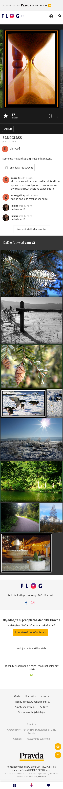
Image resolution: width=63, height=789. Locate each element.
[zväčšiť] (50, 116)
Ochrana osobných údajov (31, 712)
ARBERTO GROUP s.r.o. (38, 770)
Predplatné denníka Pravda (31, 632)
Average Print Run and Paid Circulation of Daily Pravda (31, 731)
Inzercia (45, 696)
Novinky (32, 595)
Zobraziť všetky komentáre (31, 229)
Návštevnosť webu (25, 707)
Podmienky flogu (17, 595)
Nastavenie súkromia (38, 738)
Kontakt (49, 595)
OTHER (8, 129)
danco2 (15, 178)
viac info (42, 776)
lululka (14, 205)
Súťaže (44, 707)
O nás (17, 696)
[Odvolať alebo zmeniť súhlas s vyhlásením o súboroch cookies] (58, 746)
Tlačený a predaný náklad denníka (31, 701)
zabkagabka (17, 195)
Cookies (17, 738)
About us (31, 724)
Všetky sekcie (40, 5)
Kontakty (31, 696)
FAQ (40, 595)
